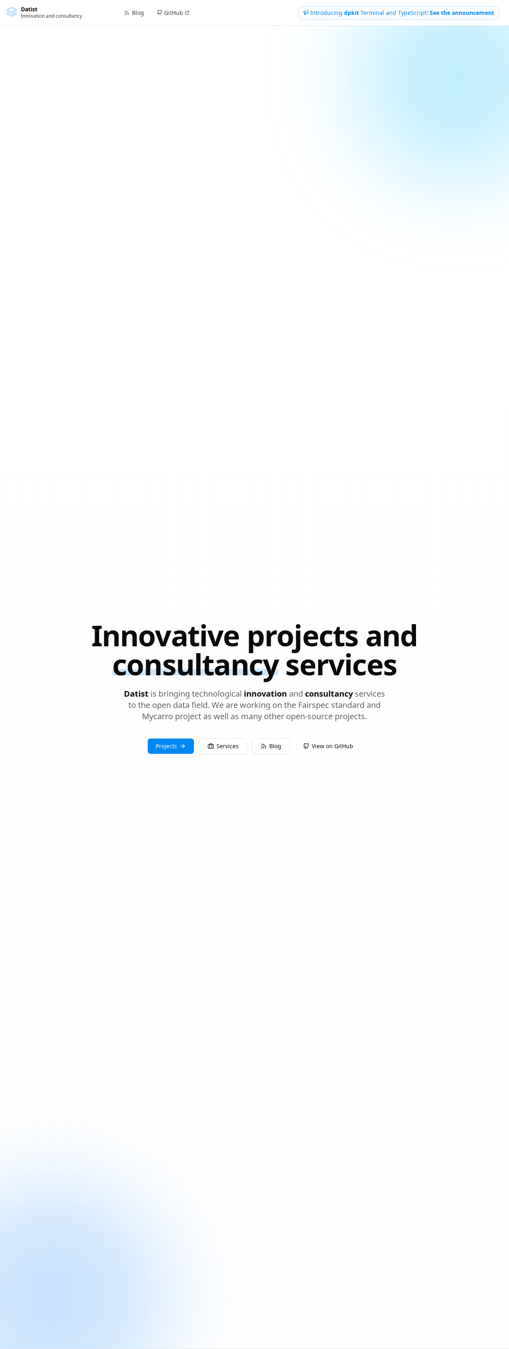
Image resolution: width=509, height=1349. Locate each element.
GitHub (173, 13)
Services (227, 746)
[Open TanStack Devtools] (14, 1334)
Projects (166, 746)
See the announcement (462, 13)
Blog (275, 746)
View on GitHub (332, 746)
